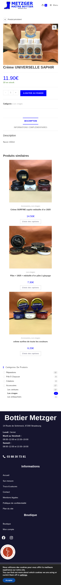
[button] (54, 27)
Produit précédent (15, 19)
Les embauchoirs (14, 397)
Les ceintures (12, 390)
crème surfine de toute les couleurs (30, 341)
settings (23, 575)
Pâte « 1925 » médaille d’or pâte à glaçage (30, 275)
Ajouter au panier (33, 93)
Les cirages (18, 104)
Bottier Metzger (30, 418)
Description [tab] (30, 121)
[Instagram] (11, 537)
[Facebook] (3, 537)
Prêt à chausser (13, 377)
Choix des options (30, 222)
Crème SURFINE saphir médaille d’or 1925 (30, 209)
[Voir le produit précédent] (5, 20)
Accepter (9, 580)
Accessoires (25, 206)
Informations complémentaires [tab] (30, 127)
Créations (10, 381)
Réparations (11, 372)
